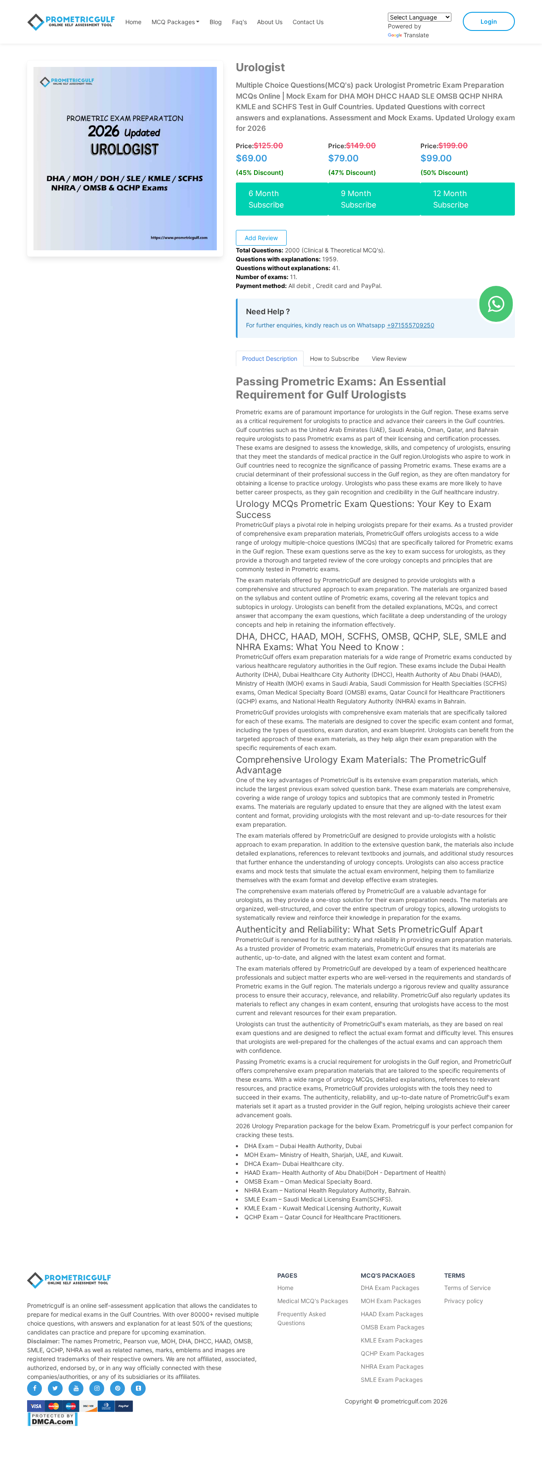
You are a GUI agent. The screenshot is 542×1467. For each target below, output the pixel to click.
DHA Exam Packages (390, 1287)
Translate (416, 35)
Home (133, 21)
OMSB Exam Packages (392, 1327)
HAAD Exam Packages (392, 1314)
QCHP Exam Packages (392, 1353)
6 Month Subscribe (266, 199)
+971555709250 (410, 325)
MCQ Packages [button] (173, 21)
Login (489, 21)
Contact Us (308, 21)
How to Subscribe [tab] (334, 358)
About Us (269, 21)
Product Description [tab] (269, 358)
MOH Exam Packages (391, 1300)
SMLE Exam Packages (392, 1379)
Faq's (239, 21)
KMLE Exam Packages (392, 1340)
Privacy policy (463, 1300)
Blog (216, 21)
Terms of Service (467, 1287)
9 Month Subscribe (358, 199)
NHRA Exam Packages (392, 1366)
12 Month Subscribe (450, 199)
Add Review (261, 237)
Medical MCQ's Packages (312, 1300)
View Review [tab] (389, 358)
